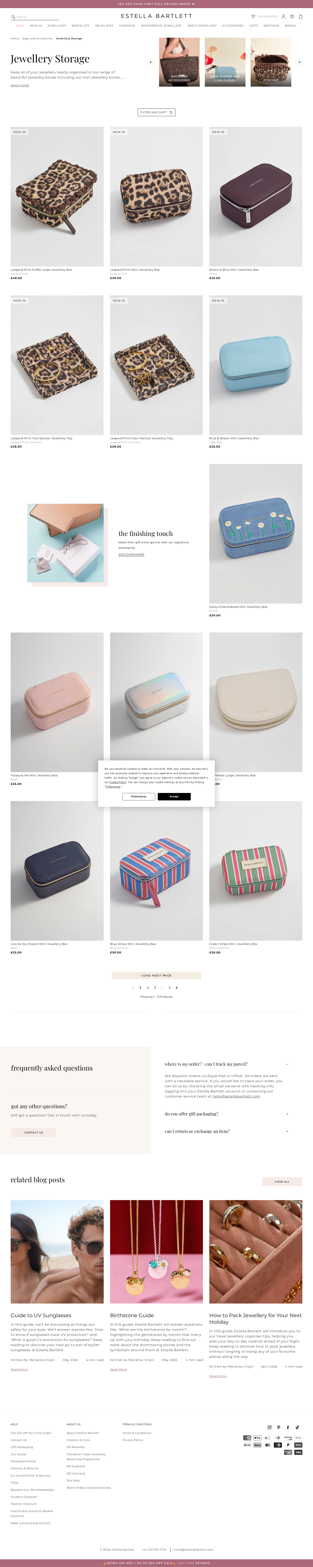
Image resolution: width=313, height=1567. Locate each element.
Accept (174, 796)
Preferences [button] (113, 786)
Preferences (138, 796)
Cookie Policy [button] (117, 782)
